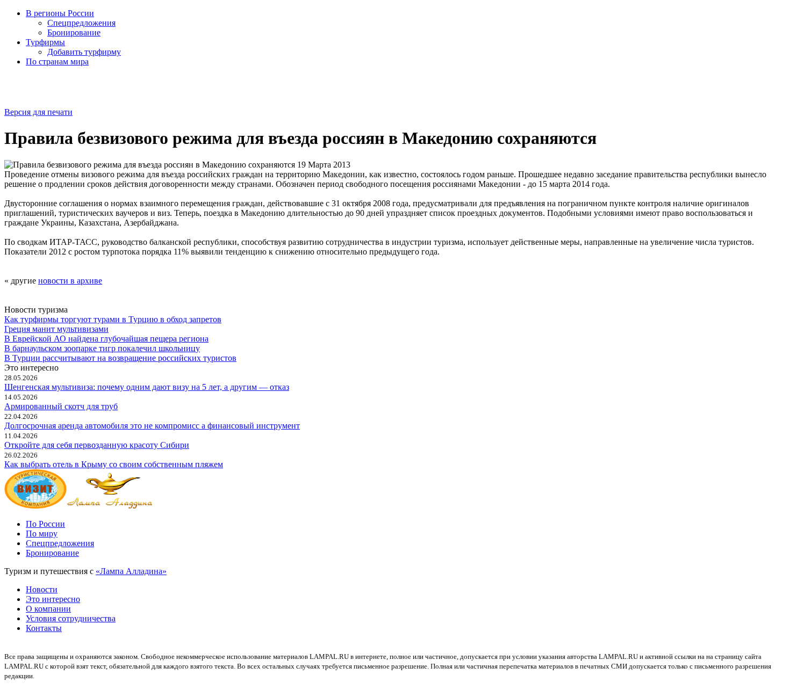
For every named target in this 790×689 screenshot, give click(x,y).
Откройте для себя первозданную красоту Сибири (96, 444)
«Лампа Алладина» (131, 571)
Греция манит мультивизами (56, 328)
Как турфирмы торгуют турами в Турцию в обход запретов (112, 319)
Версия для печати (38, 112)
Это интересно (53, 599)
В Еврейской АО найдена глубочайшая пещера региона (106, 338)
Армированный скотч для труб (61, 406)
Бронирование (73, 32)
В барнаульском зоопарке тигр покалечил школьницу (102, 348)
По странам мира (57, 61)
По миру (42, 533)
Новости (42, 589)
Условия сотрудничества (71, 618)
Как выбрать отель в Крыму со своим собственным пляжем (113, 464)
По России (45, 523)
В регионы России (60, 13)
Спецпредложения (81, 22)
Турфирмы (45, 42)
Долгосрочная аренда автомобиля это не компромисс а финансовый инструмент (152, 425)
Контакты (44, 628)
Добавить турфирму (84, 51)
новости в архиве (70, 280)
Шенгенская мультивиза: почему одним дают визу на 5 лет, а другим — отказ (146, 386)
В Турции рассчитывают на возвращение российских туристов (120, 357)
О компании (48, 608)
